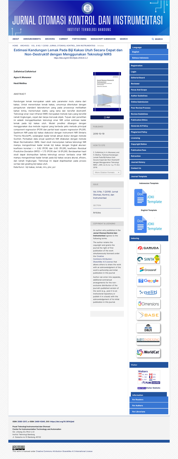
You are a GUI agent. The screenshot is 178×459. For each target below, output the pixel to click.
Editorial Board (138, 78)
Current (63, 39)
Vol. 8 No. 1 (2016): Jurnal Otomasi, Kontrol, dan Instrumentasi (63, 45)
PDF (108, 117)
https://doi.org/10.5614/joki (62, 422)
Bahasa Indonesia (140, 58)
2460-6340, (40, 422)
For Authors (137, 405)
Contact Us (136, 168)
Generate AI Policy (139, 126)
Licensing (135, 138)
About (16, 39)
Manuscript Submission (103, 39)
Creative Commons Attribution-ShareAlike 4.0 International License (64, 451)
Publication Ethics (139, 120)
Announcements (32, 39)
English (135, 52)
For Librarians (138, 412)
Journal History (138, 162)
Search (124, 39)
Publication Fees (138, 150)
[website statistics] (142, 388)
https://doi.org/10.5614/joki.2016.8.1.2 (71, 58)
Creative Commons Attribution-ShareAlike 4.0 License (103, 259)
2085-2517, (22, 422)
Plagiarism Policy (139, 132)
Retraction (136, 156)
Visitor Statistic (153, 388)
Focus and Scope (139, 90)
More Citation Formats (104, 172)
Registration (136, 65)
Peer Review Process (140, 108)
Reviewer (135, 84)
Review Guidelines (139, 114)
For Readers (137, 399)
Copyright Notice (139, 144)
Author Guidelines (139, 96)
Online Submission (139, 102)
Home (15, 45)
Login (133, 72)
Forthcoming (79, 39)
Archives (50, 39)
